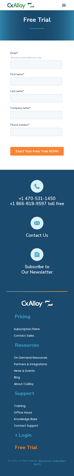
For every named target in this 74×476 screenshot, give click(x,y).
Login (25, 435)
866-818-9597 (31, 204)
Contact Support (26, 426)
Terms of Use (45, 460)
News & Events (24, 371)
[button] (64, 5)
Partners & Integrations (30, 364)
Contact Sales (24, 336)
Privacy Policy (59, 460)
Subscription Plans (27, 329)
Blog (17, 377)
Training (19, 406)
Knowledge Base (25, 419)
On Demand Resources (30, 358)
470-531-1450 (40, 198)
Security (37, 463)
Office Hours (23, 412)
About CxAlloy (24, 384)
